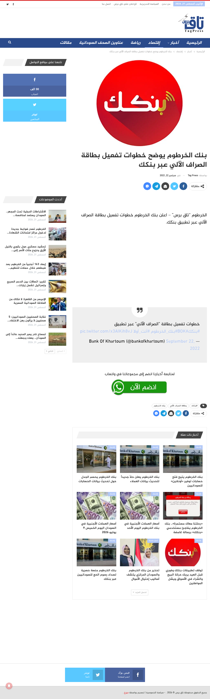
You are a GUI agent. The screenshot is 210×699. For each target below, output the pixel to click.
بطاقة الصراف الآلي (178, 406)
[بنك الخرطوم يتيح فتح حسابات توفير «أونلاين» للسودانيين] (183, 459)
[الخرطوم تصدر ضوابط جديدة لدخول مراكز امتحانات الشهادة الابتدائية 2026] (57, 233)
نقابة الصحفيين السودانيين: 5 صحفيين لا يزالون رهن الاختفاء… (26, 319)
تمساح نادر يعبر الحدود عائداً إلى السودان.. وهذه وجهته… (26, 336)
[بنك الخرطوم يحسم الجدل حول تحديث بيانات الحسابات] (96, 459)
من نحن (166, 4)
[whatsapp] (139, 383)
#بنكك (194, 331)
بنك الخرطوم (159, 406)
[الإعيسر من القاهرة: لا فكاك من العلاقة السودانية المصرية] (57, 304)
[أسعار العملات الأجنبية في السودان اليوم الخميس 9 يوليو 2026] (96, 506)
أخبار (174, 43)
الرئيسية (194, 43)
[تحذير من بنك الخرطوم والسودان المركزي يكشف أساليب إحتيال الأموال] (140, 552)
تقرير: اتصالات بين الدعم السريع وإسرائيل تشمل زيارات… (26, 283)
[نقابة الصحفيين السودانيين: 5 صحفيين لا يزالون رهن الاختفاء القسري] (57, 321)
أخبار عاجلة (153, 540)
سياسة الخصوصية (155, 693)
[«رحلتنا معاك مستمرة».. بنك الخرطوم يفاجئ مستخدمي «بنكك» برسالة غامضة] (183, 506)
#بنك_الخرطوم (164, 331)
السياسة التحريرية (149, 4)
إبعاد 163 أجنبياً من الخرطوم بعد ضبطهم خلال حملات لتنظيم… (26, 266)
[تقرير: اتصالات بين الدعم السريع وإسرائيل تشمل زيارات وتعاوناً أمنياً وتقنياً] (57, 286)
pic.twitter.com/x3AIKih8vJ (106, 331)
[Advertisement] (89, 22)
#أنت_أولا (142, 331)
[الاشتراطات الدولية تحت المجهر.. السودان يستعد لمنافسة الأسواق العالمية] (57, 216)
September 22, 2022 (183, 345)
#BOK (182, 331)
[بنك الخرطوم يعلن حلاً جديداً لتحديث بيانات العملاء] (140, 459)
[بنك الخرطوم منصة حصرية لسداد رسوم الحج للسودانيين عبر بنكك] (96, 552)
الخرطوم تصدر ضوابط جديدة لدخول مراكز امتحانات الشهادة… (26, 231)
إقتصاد (154, 43)
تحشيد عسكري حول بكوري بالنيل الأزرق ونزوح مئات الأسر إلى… (25, 248)
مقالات (65, 43)
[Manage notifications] (9, 686)
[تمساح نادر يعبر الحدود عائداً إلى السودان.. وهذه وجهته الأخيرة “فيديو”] (57, 339)
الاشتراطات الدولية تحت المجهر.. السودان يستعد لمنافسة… (26, 213)
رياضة (135, 43)
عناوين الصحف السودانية (101, 43)
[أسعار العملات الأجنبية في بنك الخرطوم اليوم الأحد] (140, 506)
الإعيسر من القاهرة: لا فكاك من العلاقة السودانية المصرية (27, 301)
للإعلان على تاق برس (125, 4)
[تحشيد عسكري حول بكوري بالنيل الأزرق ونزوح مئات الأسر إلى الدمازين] (57, 251)
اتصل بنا (106, 4)
